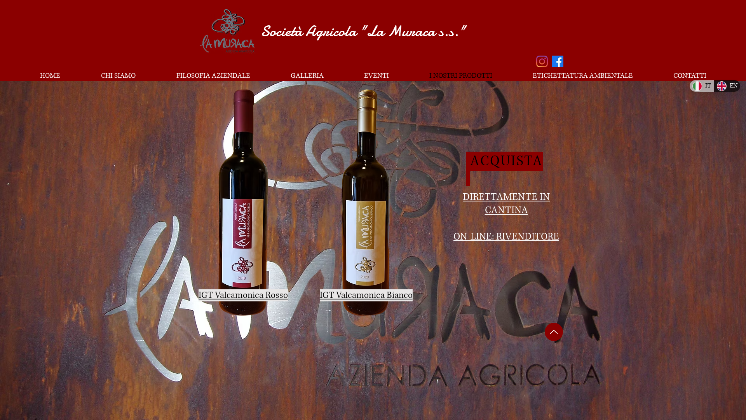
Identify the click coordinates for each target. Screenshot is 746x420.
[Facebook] (557, 61)
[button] (243, 202)
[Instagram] (542, 61)
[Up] (554, 332)
